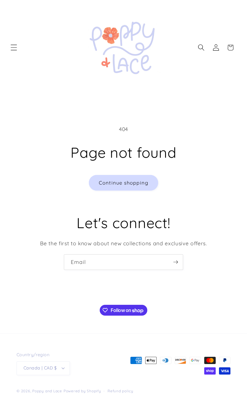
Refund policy (120, 391)
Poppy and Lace (47, 391)
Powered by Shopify (82, 391)
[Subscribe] (175, 262)
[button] (14, 47)
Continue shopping (123, 182)
